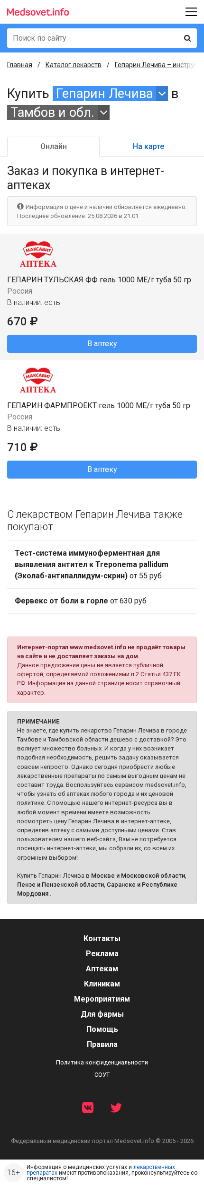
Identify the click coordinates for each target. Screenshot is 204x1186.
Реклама (102, 953)
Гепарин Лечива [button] (104, 93)
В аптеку (102, 343)
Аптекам (102, 968)
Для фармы (102, 1014)
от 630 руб (81, 600)
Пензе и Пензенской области (60, 884)
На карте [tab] (148, 146)
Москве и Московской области (138, 875)
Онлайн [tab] (53, 146)
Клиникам (102, 983)
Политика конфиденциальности (102, 1062)
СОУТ (102, 1074)
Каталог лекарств (74, 65)
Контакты (102, 938)
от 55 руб (91, 564)
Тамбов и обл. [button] (52, 112)
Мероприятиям (102, 998)
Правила (102, 1044)
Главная (19, 65)
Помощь (102, 1029)
